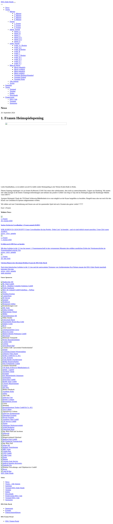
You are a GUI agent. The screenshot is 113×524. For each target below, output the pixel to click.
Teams (7, 10)
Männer (12, 12)
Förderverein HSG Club (13, 496)
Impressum (9, 508)
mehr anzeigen (6, 273)
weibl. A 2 (17, 47)
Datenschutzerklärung (13, 512)
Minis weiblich (19, 73)
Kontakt (8, 510)
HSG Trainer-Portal (12, 521)
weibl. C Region (20, 55)
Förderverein (9, 97)
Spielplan (8, 85)
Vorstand (13, 89)
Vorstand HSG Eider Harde (14, 488)
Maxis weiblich (19, 69)
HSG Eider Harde (7, 473)
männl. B (17, 33)
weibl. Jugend (14, 43)
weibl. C (17, 53)
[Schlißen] (2, 4)
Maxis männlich (19, 67)
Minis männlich (19, 71)
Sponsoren (13, 103)
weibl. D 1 (18, 57)
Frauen (12, 21)
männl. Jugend (15, 29)
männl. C (17, 35)
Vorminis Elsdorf (20, 77)
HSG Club (13, 99)
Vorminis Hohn (19, 79)
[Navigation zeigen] (15, 2)
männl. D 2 (18, 39)
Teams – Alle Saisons (12, 484)
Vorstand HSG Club (12, 498)
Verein (7, 87)
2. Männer (17, 15)
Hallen (12, 93)
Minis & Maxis (15, 65)
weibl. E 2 (17, 63)
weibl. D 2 (18, 59)
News (7, 8)
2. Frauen (17, 25)
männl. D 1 (18, 37)
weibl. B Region (20, 49)
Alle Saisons (14, 81)
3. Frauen (17, 27)
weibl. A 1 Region (20, 45)
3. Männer (17, 17)
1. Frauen (17, 23)
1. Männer (17, 14)
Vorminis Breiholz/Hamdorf (24, 75)
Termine (12, 91)
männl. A (17, 31)
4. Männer (17, 19)
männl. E (17, 41)
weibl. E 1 (17, 61)
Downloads (14, 95)
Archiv (12, 83)
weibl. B (17, 51)
